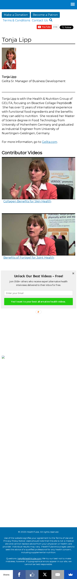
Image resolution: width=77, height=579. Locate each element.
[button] (38, 276)
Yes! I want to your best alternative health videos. (38, 301)
